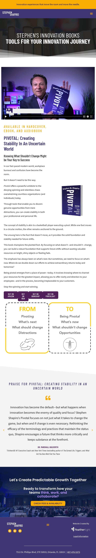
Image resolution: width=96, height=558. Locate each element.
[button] (91, 14)
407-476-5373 (73, 552)
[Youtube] (14, 531)
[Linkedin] (20, 531)
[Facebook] (9, 531)
